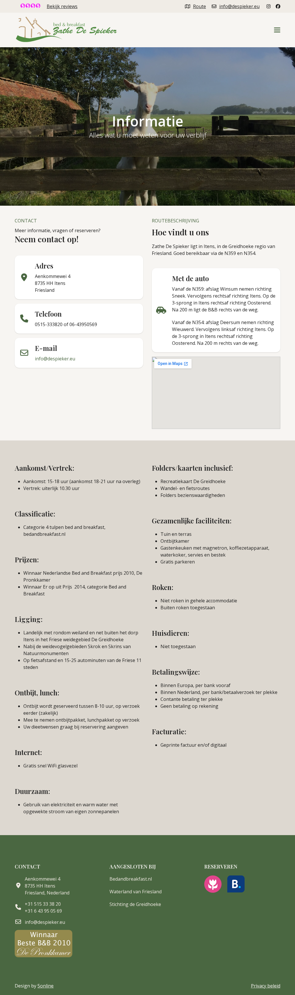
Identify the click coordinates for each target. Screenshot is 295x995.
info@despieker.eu (239, 6)
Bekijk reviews (62, 6)
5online (45, 986)
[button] (277, 30)
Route (199, 6)
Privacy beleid (265, 986)
